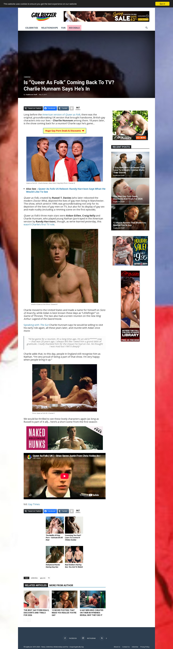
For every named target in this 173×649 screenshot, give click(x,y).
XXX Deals (74, 27)
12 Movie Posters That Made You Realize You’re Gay (64, 612)
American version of (61, 114)
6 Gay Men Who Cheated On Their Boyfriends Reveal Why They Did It (91, 612)
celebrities (34, 578)
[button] (146, 28)
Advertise (135, 647)
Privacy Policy (144, 647)
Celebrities (31, 27)
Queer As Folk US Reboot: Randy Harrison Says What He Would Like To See (65, 190)
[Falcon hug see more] (130, 139)
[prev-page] (25, 620)
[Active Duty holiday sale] (130, 265)
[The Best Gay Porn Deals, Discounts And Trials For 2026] (36, 599)
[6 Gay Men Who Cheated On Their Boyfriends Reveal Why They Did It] (93, 599)
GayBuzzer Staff (31, 94)
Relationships (49, 27)
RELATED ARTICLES (36, 585)
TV (49, 578)
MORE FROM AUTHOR (61, 585)
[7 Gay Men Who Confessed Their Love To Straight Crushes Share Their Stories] (130, 165)
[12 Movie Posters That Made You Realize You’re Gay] (64, 599)
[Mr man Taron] (64, 451)
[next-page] (28, 620)
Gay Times (34, 504)
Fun (63, 27)
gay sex (42, 578)
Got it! (162, 3)
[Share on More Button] (72, 108)
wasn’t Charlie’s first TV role (39, 224)
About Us (117, 647)
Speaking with (36, 324)
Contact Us (126, 647)
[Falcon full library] (130, 341)
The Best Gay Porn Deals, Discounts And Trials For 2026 (36, 612)
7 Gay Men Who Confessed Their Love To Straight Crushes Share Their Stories (129, 170)
